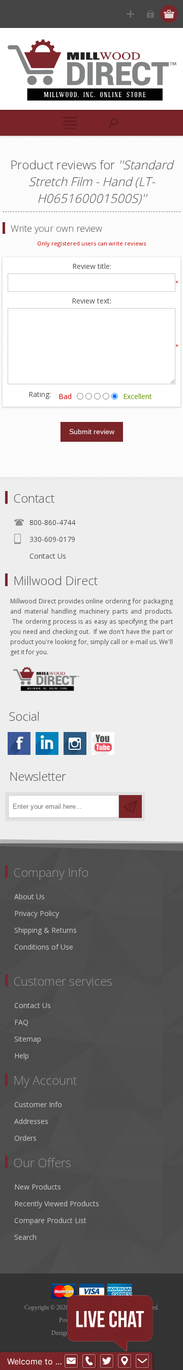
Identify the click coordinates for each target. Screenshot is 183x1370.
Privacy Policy (36, 913)
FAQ (21, 1022)
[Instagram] (75, 743)
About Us (29, 896)
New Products (37, 1187)
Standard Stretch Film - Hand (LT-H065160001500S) (100, 181)
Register (130, 14)
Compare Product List (50, 1220)
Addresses (31, 1121)
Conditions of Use (43, 947)
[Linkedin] (47, 743)
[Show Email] (71, 1361)
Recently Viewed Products (56, 1203)
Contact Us (47, 556)
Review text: (91, 301)
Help (21, 1055)
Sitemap (27, 1039)
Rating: (39, 394)
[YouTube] (103, 743)
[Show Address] (124, 1361)
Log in (150, 14)
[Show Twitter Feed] (106, 1361)
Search (25, 1237)
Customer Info (38, 1104)
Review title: (91, 266)
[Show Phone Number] (89, 1361)
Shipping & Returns (45, 930)
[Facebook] (19, 743)
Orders (25, 1138)
